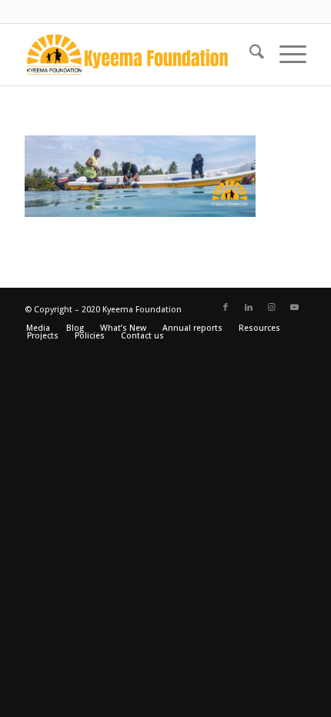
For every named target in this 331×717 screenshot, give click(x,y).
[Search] (249, 54)
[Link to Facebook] (225, 307)
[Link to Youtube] (294, 307)
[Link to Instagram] (271, 307)
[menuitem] (249, 54)
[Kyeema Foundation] (137, 54)
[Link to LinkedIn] (248, 307)
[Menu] (285, 54)
